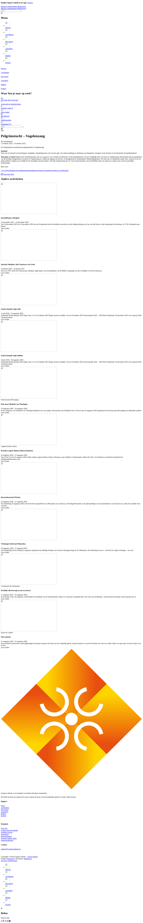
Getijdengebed (12, 6)
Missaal (3, 6)
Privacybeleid (32, 857)
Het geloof (4, 810)
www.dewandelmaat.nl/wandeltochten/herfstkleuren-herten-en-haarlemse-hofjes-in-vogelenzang (34, 170)
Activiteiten (5, 808)
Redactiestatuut (6, 836)
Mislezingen (21, 6)
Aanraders (4, 812)
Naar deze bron (8, 174)
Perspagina (5, 834)
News (3, 806)
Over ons (4, 828)
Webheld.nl (28, 859)
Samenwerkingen (7, 840)
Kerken (3, 816)
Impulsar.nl (11, 859)
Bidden (3, 814)
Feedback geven (6, 832)
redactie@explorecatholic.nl (11, 849)
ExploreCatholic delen (9, 838)
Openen (30, 3)
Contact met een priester (9, 830)
